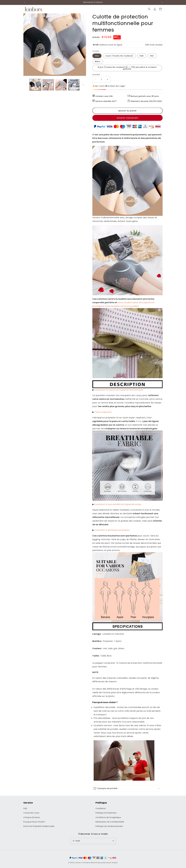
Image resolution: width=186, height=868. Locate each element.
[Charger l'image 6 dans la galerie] (74, 84)
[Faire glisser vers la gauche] (26, 84)
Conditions (101, 808)
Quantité (96, 74)
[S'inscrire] (113, 841)
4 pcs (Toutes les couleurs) (119, 56)
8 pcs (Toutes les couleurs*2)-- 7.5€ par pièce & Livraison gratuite (127, 68)
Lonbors (78, 863)
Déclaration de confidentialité (110, 822)
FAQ (25, 808)
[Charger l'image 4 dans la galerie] (61, 84)
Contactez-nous (31, 813)
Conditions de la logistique (108, 817)
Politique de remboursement (109, 826)
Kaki (142, 56)
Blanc (97, 61)
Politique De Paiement (106, 813)
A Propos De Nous (31, 817)
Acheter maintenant (127, 117)
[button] (149, 9)
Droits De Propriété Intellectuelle (38, 826)
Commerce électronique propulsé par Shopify (100, 863)
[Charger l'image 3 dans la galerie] (48, 84)
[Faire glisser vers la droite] (83, 84)
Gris (97, 56)
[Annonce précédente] (24, 2)
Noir (152, 56)
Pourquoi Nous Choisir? (34, 822)
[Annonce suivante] (161, 2)
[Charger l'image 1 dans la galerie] (35, 84)
